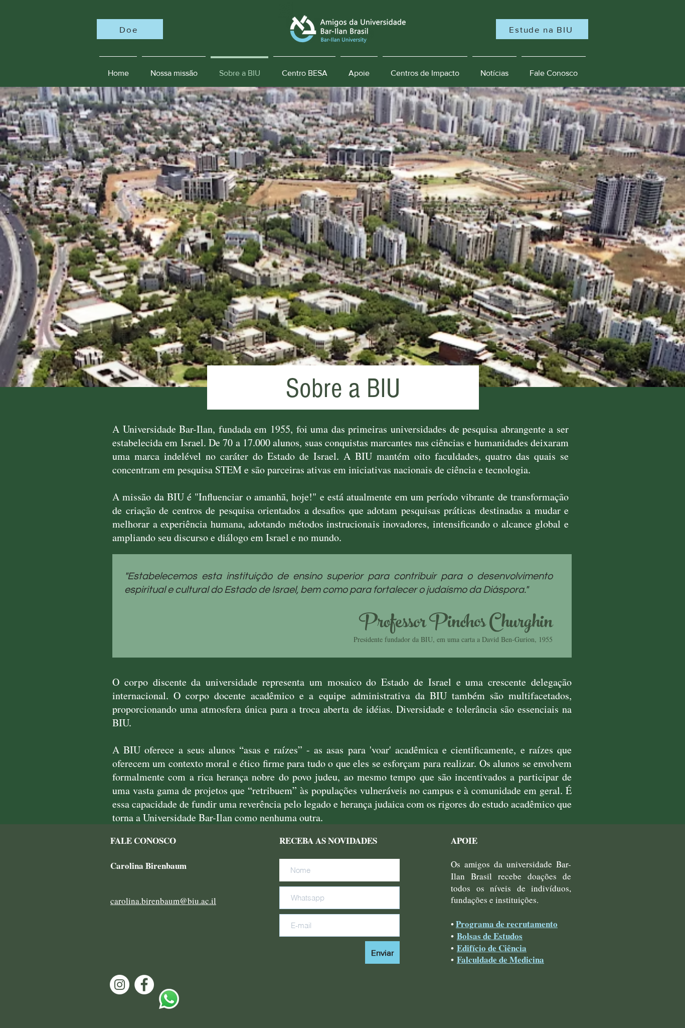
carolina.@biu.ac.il (163, 901)
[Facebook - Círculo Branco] (144, 984)
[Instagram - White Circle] (119, 984)
